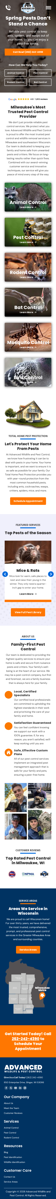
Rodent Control (15, 82)
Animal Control (15, 72)
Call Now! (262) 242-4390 (28, 52)
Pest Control (40, 72)
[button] (5, 574)
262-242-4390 (25, 1038)
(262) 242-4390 (34, 1077)
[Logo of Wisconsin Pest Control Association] (44, 875)
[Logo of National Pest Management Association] (28, 875)
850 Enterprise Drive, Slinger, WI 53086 (24, 1082)
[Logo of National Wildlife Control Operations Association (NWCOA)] (12, 875)
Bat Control (40, 82)
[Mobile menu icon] (48, 8)
